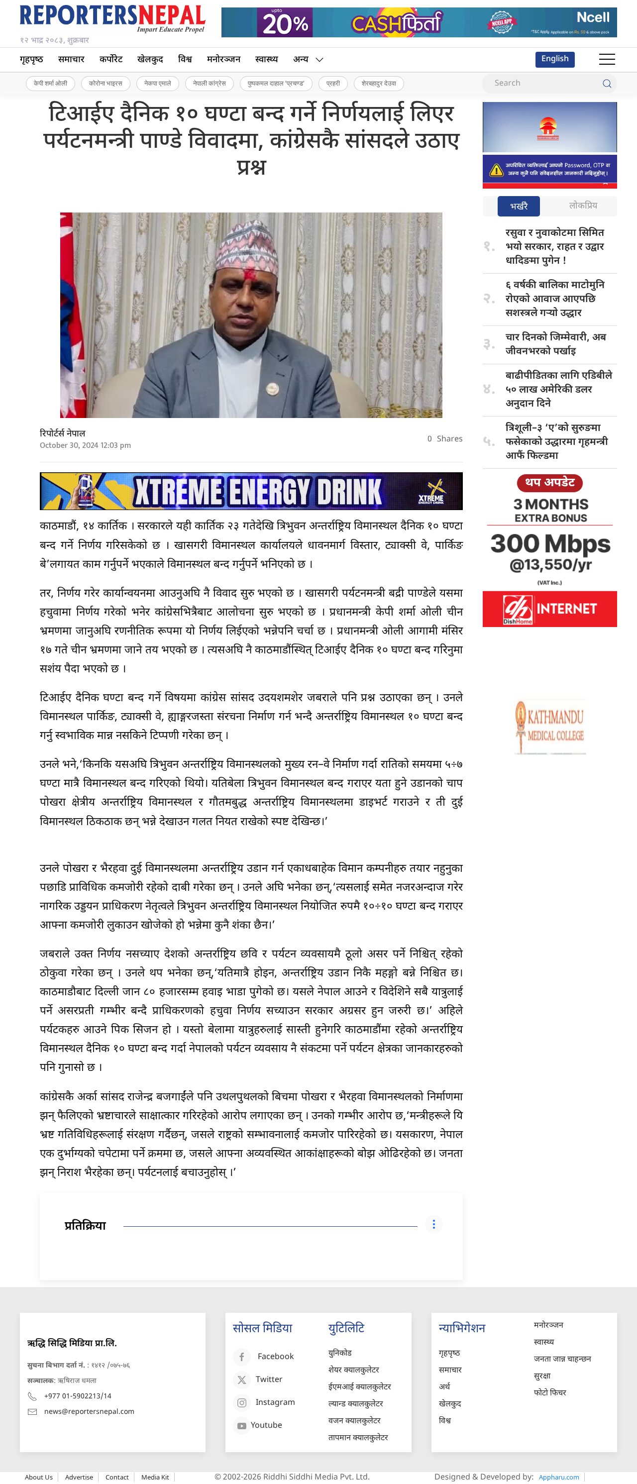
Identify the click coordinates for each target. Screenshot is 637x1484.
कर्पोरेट (111, 60)
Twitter (269, 1380)
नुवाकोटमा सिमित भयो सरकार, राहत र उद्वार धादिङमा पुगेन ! (555, 247)
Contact (117, 1477)
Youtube (266, 1426)
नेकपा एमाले (157, 83)
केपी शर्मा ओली (50, 83)
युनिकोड (340, 1354)
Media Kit (155, 1477)
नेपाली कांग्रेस (209, 83)
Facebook (276, 1357)
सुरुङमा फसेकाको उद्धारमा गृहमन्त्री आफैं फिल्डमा (557, 442)
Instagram (275, 1403)
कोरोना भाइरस (105, 83)
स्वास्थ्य (266, 60)
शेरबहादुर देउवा (379, 83)
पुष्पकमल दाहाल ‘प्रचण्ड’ (276, 83)
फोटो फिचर (550, 1393)
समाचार (71, 60)
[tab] (518, 207)
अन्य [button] (301, 60)
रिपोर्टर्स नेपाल (63, 434)
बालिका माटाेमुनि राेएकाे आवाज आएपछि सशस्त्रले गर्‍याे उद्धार (555, 299)
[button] (607, 60)
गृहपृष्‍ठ (31, 60)
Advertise (79, 1477)
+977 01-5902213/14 (77, 1396)
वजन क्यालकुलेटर (354, 1421)
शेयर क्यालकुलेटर (353, 1371)
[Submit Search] (607, 84)
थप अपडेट (550, 483)
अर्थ (444, 1387)
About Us (39, 1477)
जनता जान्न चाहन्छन (562, 1360)
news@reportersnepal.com (89, 1412)
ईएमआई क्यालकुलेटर (359, 1387)
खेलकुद (150, 60)
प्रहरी (333, 83)
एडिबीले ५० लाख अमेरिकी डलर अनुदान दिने (559, 390)
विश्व (185, 60)
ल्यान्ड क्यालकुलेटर (355, 1404)
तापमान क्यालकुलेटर (358, 1438)
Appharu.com (559, 1477)
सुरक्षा (542, 1377)
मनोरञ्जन (223, 60)
